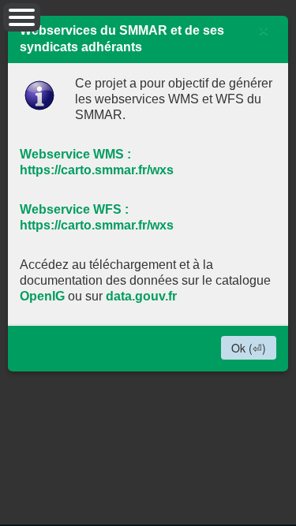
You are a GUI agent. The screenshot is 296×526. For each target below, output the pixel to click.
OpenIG (42, 296)
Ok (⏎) (248, 348)
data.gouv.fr (141, 296)
